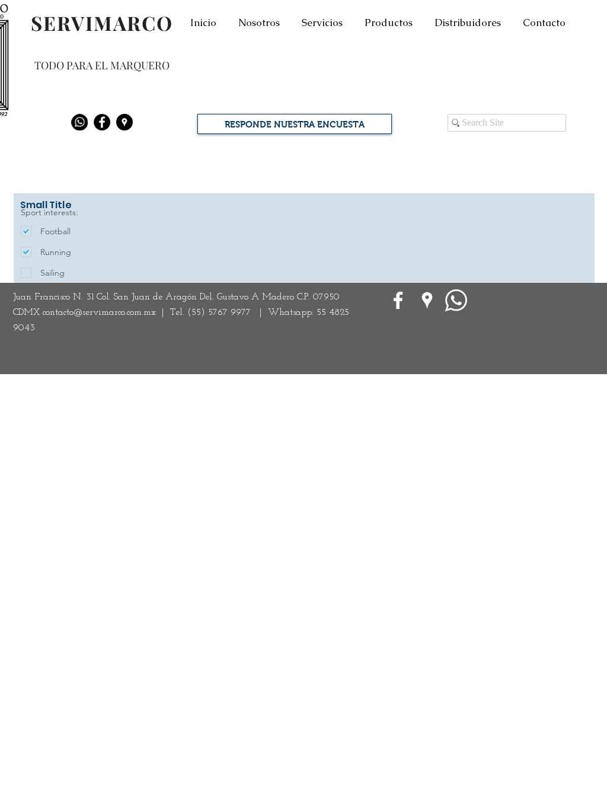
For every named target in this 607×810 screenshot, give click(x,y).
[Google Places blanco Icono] (427, 300)
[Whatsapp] (79, 122)
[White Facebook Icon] (398, 300)
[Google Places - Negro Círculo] (124, 122)
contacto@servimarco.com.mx (99, 312)
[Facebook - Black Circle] (102, 122)
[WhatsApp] (456, 300)
